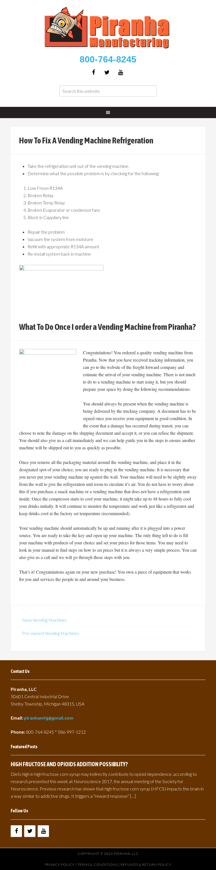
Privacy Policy (60, 864)
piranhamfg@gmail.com (48, 717)
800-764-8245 (108, 59)
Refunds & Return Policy (146, 864)
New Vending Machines (44, 620)
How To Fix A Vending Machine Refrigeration (86, 140)
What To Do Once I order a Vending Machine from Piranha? (107, 327)
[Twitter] (106, 72)
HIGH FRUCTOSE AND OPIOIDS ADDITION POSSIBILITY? (69, 764)
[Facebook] (93, 72)
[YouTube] (120, 72)
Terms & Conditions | (99, 864)
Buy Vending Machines (108, 28)
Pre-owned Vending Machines (50, 633)
